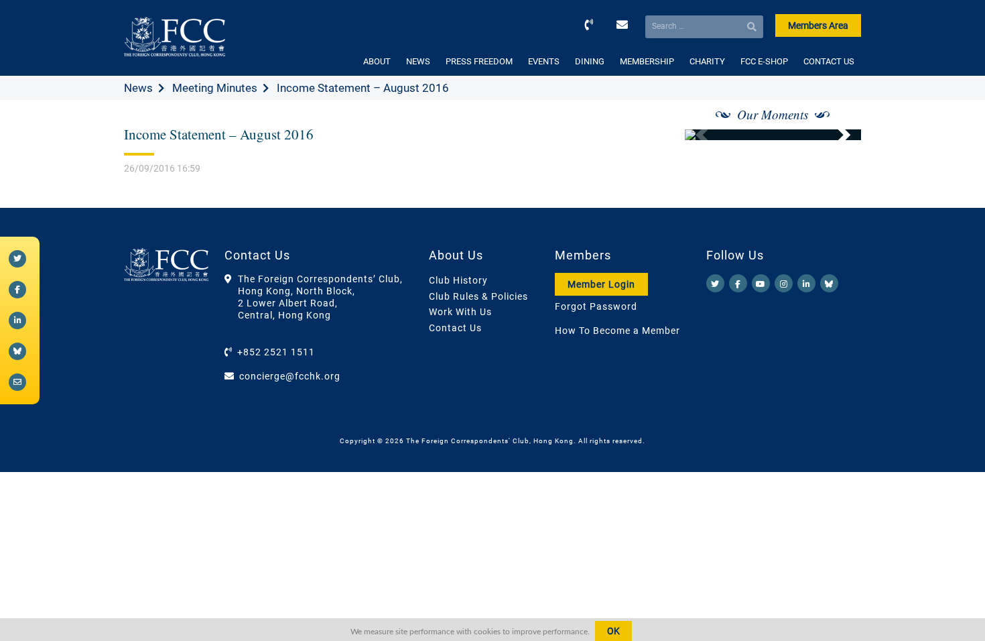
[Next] (836, 135)
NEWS (418, 61)
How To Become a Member (617, 330)
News (138, 88)
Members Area (818, 25)
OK (613, 631)
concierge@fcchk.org (289, 376)
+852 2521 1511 (276, 352)
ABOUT (377, 61)
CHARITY (707, 61)
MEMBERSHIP (647, 61)
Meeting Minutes (214, 88)
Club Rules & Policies (478, 296)
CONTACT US (828, 61)
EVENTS (544, 61)
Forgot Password (596, 306)
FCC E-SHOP (764, 61)
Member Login (601, 284)
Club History (458, 280)
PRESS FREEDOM (479, 61)
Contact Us (455, 328)
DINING (589, 61)
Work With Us (460, 311)
